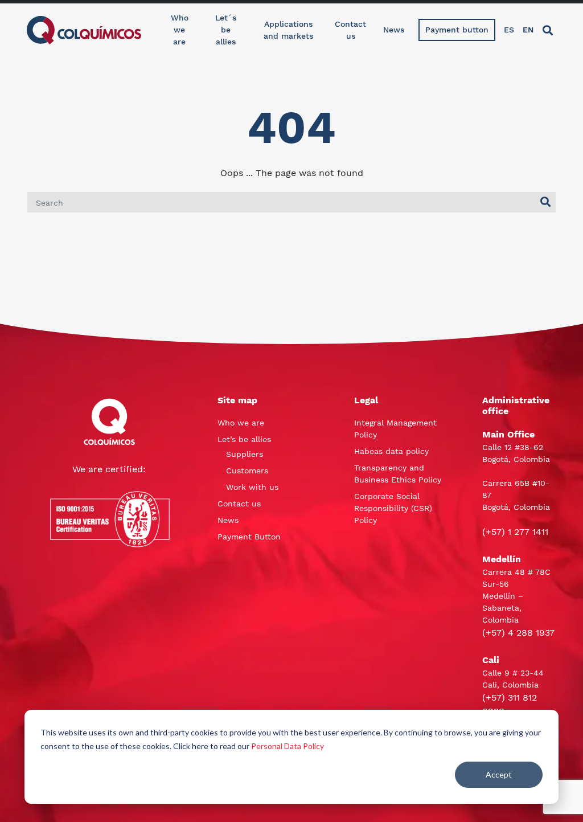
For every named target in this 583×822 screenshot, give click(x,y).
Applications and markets (288, 29)
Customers (247, 470)
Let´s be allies (225, 29)
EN (528, 29)
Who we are (179, 29)
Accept (499, 774)
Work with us (252, 487)
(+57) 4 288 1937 (518, 632)
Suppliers (244, 454)
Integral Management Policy (395, 428)
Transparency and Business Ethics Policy (397, 473)
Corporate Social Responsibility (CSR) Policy (393, 508)
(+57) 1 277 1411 (515, 531)
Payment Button (249, 536)
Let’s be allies (244, 439)
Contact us (350, 29)
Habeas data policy (391, 451)
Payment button (456, 29)
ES (509, 29)
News (393, 29)
